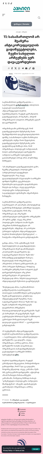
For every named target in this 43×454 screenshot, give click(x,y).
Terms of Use (19, 450)
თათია (11, 73)
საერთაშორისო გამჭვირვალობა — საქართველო (19, 402)
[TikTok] (11, 3)
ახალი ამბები (21, 32)
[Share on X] (15, 68)
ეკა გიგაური (24, 400)
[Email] (26, 68)
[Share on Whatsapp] (19, 68)
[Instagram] (8, 3)
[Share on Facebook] (12, 68)
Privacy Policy (7, 450)
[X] (5, 3)
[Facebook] (3, 3)
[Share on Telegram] (22, 68)
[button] (36, 449)
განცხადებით (22, 105)
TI (10, 400)
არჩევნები (15, 400)
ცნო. (17, 354)
